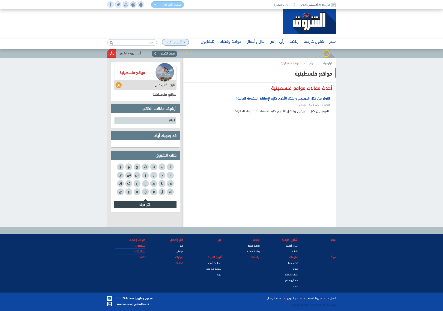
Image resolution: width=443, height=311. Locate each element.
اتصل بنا (331, 298)
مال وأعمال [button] (255, 41)
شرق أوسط (292, 246)
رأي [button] (281, 41)
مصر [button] (332, 41)
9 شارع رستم (291, 280)
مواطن (180, 251)
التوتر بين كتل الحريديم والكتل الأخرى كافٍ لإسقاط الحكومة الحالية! (283, 98)
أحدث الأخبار (168, 53)
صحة (295, 286)
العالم (295, 251)
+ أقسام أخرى (175, 42)
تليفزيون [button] (207, 41)
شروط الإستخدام (313, 298)
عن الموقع (292, 298)
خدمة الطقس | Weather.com (133, 304)
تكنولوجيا (293, 263)
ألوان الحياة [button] (215, 257)
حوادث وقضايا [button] (230, 41)
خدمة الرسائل (274, 298)
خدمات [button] (179, 263)
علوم (295, 269)
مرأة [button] (333, 257)
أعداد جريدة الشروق (130, 53)
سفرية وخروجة (214, 269)
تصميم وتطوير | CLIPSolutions (135, 298)
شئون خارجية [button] (314, 41)
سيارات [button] (179, 257)
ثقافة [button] (142, 257)
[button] (187, 53)
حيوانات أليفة (215, 263)
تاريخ (219, 274)
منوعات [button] (293, 257)
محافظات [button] (139, 251)
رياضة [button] (294, 41)
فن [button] (271, 41)
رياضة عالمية (253, 251)
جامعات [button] (255, 257)
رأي (311, 63)
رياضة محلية (254, 246)
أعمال (180, 246)
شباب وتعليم (291, 274)
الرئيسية (327, 63)
